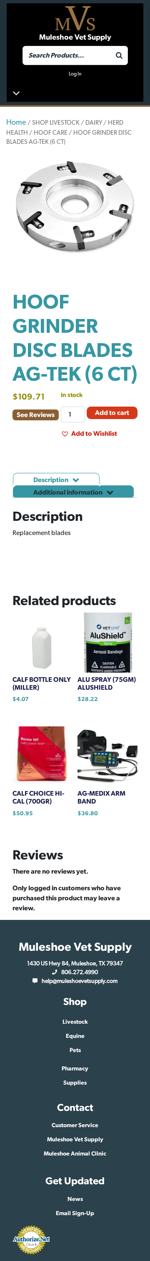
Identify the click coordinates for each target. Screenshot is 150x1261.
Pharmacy (75, 1069)
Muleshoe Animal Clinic (75, 1154)
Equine (75, 1036)
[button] (89, 434)
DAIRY (93, 123)
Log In (75, 73)
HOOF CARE (51, 133)
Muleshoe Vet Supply (75, 1140)
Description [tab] (51, 480)
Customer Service (75, 1125)
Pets (75, 1050)
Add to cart (112, 412)
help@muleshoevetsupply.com (80, 981)
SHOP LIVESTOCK (56, 123)
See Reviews (36, 415)
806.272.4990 (79, 972)
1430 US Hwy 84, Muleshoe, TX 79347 (75, 964)
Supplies (75, 1083)
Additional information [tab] (68, 492)
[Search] (119, 55)
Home (16, 122)
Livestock (75, 1022)
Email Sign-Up (75, 1213)
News (75, 1199)
